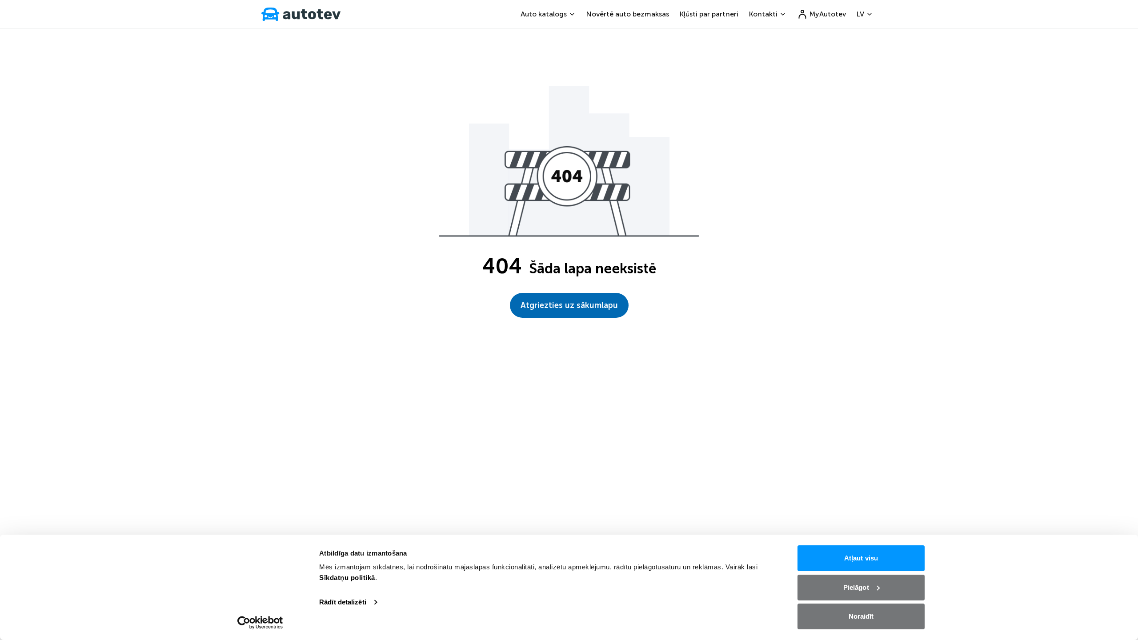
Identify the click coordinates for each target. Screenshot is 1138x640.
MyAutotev (827, 14)
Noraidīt (861, 616)
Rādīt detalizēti (342, 602)
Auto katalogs (544, 14)
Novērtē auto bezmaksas (627, 14)
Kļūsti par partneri (709, 14)
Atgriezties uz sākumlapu (569, 305)
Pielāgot (856, 587)
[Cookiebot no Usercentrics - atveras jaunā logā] (260, 622)
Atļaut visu (861, 558)
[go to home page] (301, 14)
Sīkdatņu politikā (347, 577)
